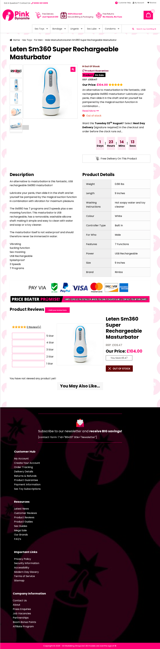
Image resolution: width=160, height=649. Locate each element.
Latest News (21, 508)
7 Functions (122, 244)
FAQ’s (17, 539)
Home (16, 40)
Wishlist (152, 3)
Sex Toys (39, 28)
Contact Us (20, 600)
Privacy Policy (22, 559)
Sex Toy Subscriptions (27, 489)
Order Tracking (23, 467)
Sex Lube (92, 28)
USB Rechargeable (126, 253)
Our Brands (21, 534)
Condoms (110, 28)
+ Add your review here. (57, 310)
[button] (72, 69)
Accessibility (21, 567)
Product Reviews (24, 517)
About (16, 605)
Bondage (57, 28)
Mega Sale (20, 530)
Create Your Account (27, 463)
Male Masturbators (55, 40)
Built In (119, 225)
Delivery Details (23, 471)
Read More (89, 111)
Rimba (119, 272)
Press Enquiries (22, 609)
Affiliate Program (23, 626)
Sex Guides (20, 526)
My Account (139, 3)
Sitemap (19, 580)
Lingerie (74, 28)
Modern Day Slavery (26, 572)
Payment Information (27, 484)
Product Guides (23, 521)
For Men (38, 40)
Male (118, 235)
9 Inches (120, 193)
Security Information (26, 563)
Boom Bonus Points (24, 622)
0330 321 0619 (40, 3)
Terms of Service (24, 576)
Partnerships (21, 617)
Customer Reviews (25, 513)
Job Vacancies (22, 613)
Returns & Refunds (25, 476)
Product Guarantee (97, 70)
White (118, 216)
